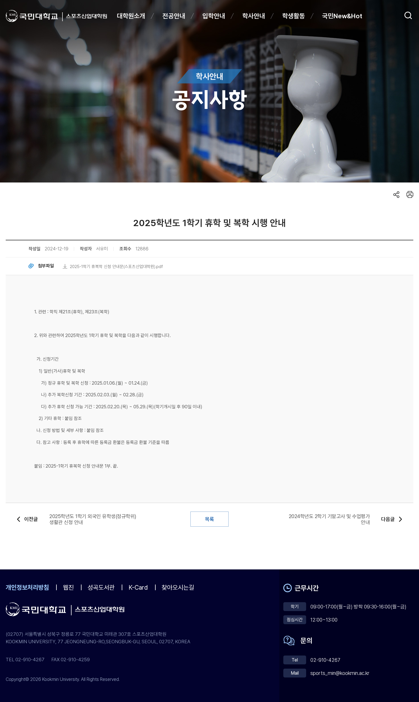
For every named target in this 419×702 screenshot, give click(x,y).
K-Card (138, 587)
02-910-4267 (325, 660)
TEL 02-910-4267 (25, 659)
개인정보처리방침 (27, 587)
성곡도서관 (101, 587)
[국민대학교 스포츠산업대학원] (86, 16)
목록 (209, 519)
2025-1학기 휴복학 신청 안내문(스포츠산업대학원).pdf (116, 266)
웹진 (68, 587)
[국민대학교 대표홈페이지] (34, 16)
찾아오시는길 (178, 587)
